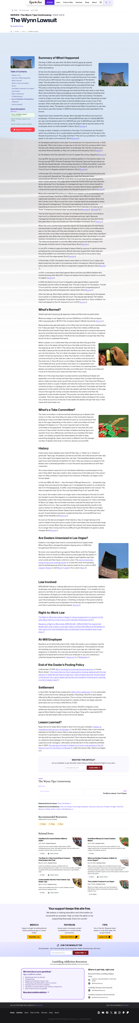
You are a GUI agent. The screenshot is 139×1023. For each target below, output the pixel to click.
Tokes (15, 10)
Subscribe (93, 768)
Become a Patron (68, 937)
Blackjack (84, 807)
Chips (53, 824)
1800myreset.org (97, 983)
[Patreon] (127, 1012)
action (75, 732)
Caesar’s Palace (44, 568)
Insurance (92, 807)
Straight (113, 807)
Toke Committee (63, 93)
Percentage (76, 807)
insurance (47, 321)
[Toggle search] (106, 2)
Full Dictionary (67, 809)
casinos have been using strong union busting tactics (65, 561)
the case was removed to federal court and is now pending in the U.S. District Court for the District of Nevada (71, 746)
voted (66, 568)
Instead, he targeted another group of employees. (69, 728)
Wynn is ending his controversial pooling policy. (75, 669)
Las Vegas (93, 894)
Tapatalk (126, 1005)
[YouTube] (102, 1012)
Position (107, 807)
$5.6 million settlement (81, 692)
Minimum (41, 809)
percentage (76, 80)
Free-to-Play (68, 2)
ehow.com (70, 657)
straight (50, 438)
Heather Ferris (18, 26)
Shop (87, 2)
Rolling (48, 809)
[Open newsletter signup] (100, 2)
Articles (50, 2)
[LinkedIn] (114, 1013)
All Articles (66, 803)
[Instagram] (118, 1012)
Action (53, 809)
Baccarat (99, 807)
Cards (44, 824)
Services (79, 2)
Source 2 (94, 209)
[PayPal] (123, 1012)
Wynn (59, 568)
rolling (58, 386)
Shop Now (32, 937)
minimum (56, 314)
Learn (58, 2)
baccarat (79, 487)
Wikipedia (83, 657)
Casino (58, 809)
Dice (61, 824)
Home (12, 1013)
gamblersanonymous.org (100, 997)
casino (80, 62)
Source (82, 126)
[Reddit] (98, 1012)
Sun (82, 568)
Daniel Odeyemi (51, 843)
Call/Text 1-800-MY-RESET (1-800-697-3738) (104, 980)
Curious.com (39, 1005)
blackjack (53, 487)
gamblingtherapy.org (98, 990)
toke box (45, 348)
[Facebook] (106, 1012)
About (94, 2)
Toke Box (120, 807)
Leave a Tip (103, 937)
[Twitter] (110, 1012)
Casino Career (54, 853)
